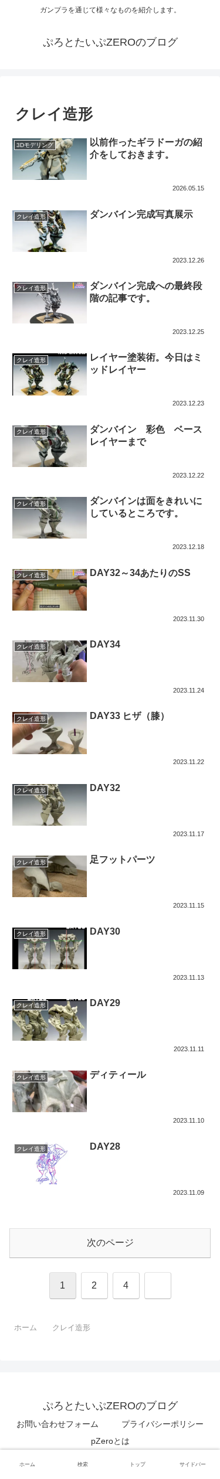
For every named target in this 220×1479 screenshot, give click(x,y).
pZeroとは (110, 1441)
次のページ (110, 1243)
